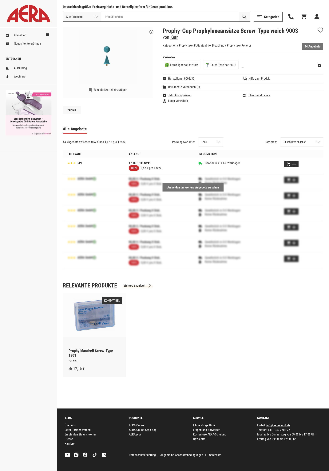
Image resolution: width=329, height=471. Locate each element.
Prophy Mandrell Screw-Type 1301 (91, 353)
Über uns (70, 425)
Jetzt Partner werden (78, 430)
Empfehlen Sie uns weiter (80, 434)
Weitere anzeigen (134, 285)
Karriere (70, 443)
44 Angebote (312, 46)
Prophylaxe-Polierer (239, 45)
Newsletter (199, 439)
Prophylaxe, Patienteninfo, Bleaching (201, 45)
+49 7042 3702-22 (279, 430)
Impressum (214, 455)
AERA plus (135, 434)
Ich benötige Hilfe (204, 425)
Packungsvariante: (183, 142)
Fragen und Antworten (206, 430)
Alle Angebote (75, 129)
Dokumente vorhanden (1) (184, 87)
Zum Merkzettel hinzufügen (110, 90)
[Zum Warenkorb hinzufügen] (291, 164)
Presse (69, 439)
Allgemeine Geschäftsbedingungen (181, 455)
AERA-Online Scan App (143, 430)
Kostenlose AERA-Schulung (209, 434)
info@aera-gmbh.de (278, 425)
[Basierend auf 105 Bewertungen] (72, 163)
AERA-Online (136, 425)
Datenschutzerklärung (142, 455)
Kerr (174, 37)
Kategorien (169, 45)
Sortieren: (271, 142)
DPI (79, 163)
